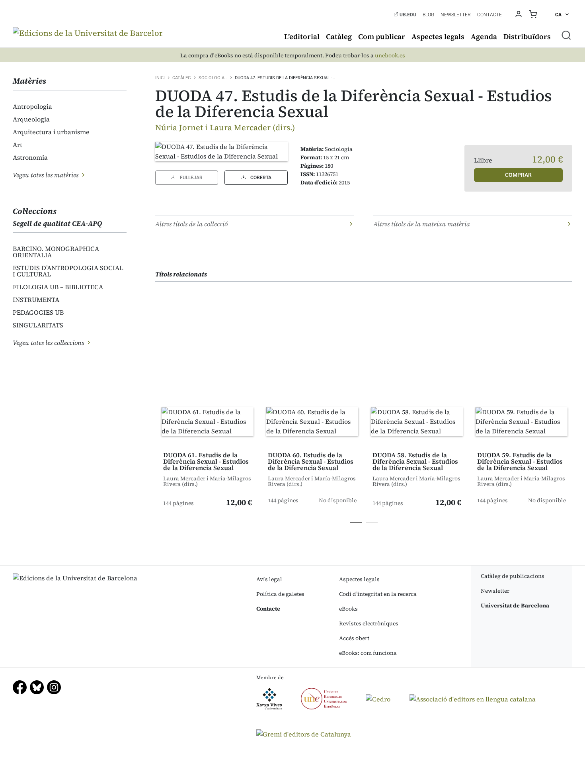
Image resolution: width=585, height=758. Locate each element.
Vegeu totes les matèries (46, 174)
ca (559, 15)
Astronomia (30, 157)
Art (17, 144)
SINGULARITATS (38, 325)
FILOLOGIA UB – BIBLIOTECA (58, 287)
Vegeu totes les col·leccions (49, 342)
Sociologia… (213, 77)
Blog (428, 15)
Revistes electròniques (368, 623)
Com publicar (381, 36)
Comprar (518, 175)
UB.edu (407, 15)
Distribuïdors (527, 36)
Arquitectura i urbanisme (51, 132)
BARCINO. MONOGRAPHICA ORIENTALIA (56, 251)
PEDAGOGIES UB (38, 312)
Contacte (489, 15)
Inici (160, 77)
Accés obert (354, 638)
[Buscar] (566, 35)
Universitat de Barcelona (515, 605)
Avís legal (269, 579)
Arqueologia (31, 119)
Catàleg (339, 36)
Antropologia (32, 106)
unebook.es (390, 56)
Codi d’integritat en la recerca (378, 594)
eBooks (348, 609)
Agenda (484, 36)
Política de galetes (280, 594)
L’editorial (302, 36)
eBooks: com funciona (368, 653)
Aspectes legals (437, 36)
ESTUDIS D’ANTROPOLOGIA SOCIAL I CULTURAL (68, 270)
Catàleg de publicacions (512, 576)
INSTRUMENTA (36, 299)
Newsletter (456, 15)
